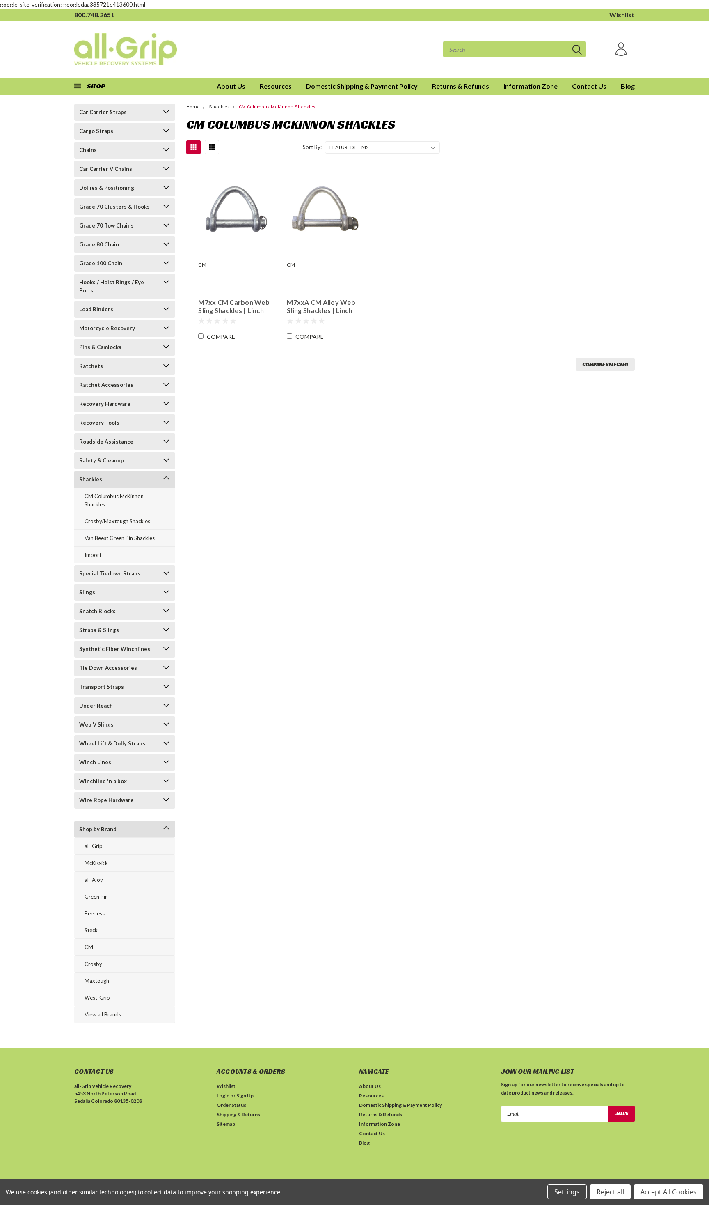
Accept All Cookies (668, 1191)
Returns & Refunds (460, 86)
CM (89, 947)
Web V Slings (96, 724)
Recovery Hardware (104, 403)
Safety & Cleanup (101, 460)
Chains (88, 150)
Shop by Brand (98, 829)
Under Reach (96, 705)
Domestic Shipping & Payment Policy (362, 86)
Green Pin (96, 896)
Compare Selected (605, 364)
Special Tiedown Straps (109, 573)
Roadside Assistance (106, 441)
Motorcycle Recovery (107, 328)
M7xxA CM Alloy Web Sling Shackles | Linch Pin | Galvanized (321, 306)
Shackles (90, 479)
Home (193, 107)
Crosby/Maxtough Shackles (117, 521)
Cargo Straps (96, 131)
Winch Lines (95, 762)
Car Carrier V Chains (105, 169)
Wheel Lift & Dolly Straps (112, 743)
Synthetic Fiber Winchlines (114, 649)
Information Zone (530, 86)
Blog (628, 86)
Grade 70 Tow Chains (106, 225)
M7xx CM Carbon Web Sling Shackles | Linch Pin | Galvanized (234, 306)
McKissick (96, 863)
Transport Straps (101, 686)
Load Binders (96, 309)
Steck (91, 930)
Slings (87, 592)
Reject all (610, 1191)
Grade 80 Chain (99, 244)
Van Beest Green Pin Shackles (120, 538)
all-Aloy (94, 879)
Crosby (93, 964)
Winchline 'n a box (103, 781)
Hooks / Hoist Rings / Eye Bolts (111, 286)
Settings (567, 1191)
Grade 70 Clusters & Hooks (114, 206)
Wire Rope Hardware (106, 800)
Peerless (95, 913)
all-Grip (94, 846)
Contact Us (589, 86)
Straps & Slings (99, 630)
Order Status (231, 1105)
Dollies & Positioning (106, 187)
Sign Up (245, 1095)
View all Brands (103, 1014)
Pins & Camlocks (100, 347)
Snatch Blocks (97, 611)
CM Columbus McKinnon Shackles (114, 500)
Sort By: (312, 147)
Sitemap (226, 1124)
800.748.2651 (94, 14)
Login (223, 1095)
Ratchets (91, 366)
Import (93, 555)
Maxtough (97, 980)
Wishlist (621, 14)
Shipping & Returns (238, 1114)
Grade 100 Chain (100, 263)
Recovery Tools (99, 422)
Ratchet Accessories (106, 385)
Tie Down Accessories (108, 668)
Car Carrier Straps (103, 112)
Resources (276, 86)
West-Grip (97, 997)
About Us (231, 86)
